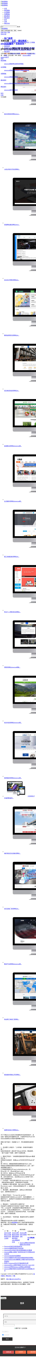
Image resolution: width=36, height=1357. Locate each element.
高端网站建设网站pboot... (12, 224)
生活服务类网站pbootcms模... (13, 501)
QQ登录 (21, 1352)
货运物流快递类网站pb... (11, 390)
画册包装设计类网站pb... (11, 1130)
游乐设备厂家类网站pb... (11, 908)
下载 (8, 32)
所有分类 (3, 34)
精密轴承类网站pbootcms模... (13, 778)
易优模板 (15, 70)
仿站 (5, 32)
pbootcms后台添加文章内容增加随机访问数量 (18, 1250)
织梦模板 (21, 64)
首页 (5, 8)
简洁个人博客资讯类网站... (12, 612)
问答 (5, 21)
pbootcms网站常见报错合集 (23, 1234)
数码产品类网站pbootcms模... (13, 964)
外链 (2, 32)
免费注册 (8, 1352)
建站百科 (26, 83)
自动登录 (6, 1335)
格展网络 (14, 1222)
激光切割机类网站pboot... (12, 114)
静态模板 (21, 70)
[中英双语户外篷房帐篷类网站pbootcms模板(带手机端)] (16, 796)
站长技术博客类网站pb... (11, 280)
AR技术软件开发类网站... (12, 169)
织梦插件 (15, 90)
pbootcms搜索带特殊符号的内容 (14, 1248)
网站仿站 (7, 23)
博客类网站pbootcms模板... (12, 667)
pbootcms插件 (8, 90)
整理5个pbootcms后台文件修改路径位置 (16, 1263)
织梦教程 (15, 83)
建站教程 (7, 16)
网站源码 (15, 64)
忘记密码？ (5, 1331)
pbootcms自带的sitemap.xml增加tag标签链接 (17, 1267)
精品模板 (7, 10)
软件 (5, 19)
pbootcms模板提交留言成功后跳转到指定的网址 (18, 1257)
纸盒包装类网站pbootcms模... (13, 722)
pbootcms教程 (8, 83)
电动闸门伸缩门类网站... (11, 1019)
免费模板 (7, 14)
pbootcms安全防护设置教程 (12, 1256)
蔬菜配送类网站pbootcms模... (13, 446)
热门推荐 (8, 38)
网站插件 (7, 18)
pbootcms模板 (8, 64)
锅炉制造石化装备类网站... (12, 853)
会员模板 (7, 12)
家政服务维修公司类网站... (12, 1074)
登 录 (7, 1339)
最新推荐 (7, 46)
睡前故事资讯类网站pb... (11, 335)
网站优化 (21, 83)
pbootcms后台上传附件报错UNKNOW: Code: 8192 (19, 1265)
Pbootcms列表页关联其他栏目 (13, 1246)
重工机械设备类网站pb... (11, 556)
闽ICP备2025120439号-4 (13, 1279)
